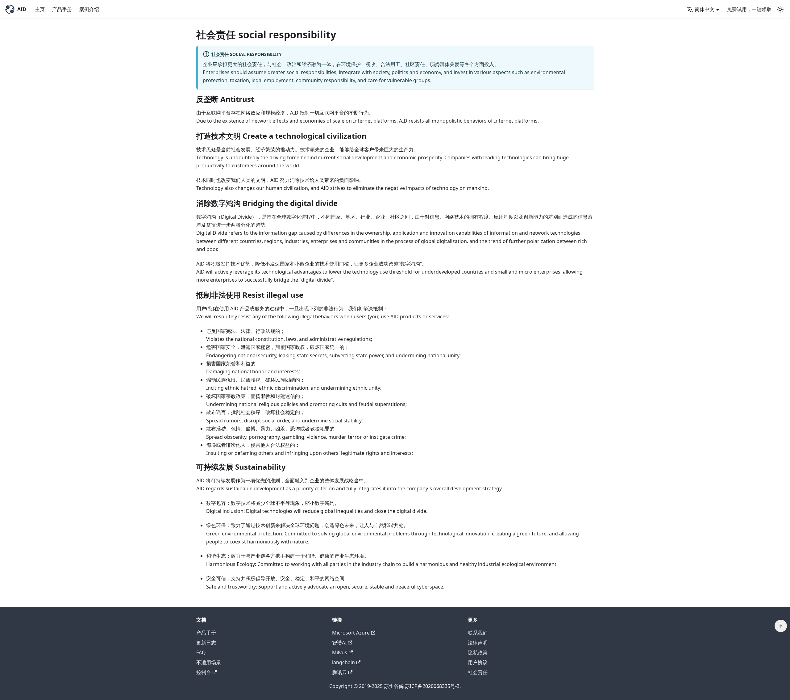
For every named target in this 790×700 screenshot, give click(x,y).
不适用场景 (208, 662)
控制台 (203, 672)
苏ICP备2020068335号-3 (432, 686)
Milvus (339, 652)
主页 (40, 9)
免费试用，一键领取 (749, 9)
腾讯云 (339, 672)
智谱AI (339, 642)
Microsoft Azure (351, 632)
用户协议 (478, 662)
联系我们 (478, 632)
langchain (343, 662)
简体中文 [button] (704, 9)
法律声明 (478, 642)
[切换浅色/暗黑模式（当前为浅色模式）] (780, 9)
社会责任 (478, 672)
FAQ (201, 652)
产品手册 (62, 9)
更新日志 (206, 642)
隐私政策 (478, 652)
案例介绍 (89, 9)
